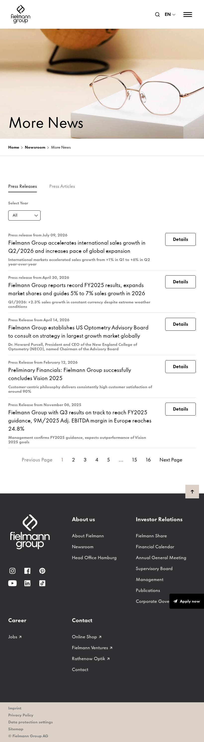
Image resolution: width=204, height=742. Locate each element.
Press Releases (22, 186)
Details (180, 239)
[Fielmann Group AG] (20, 14)
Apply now (190, 601)
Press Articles (62, 186)
